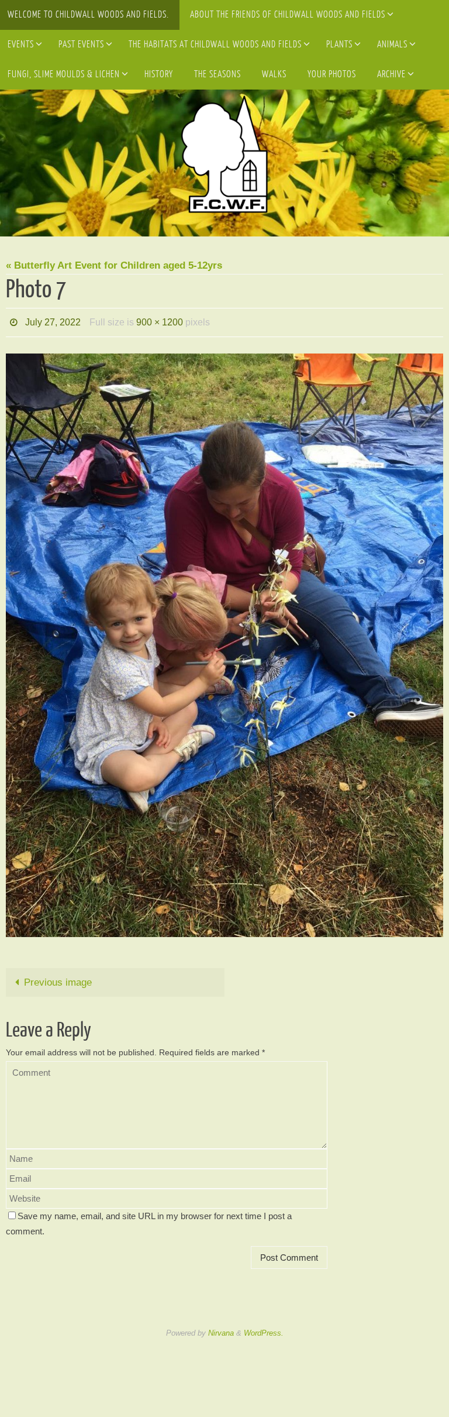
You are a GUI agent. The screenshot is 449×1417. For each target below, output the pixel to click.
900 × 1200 (159, 320)
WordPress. (264, 1330)
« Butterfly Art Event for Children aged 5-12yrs (114, 265)
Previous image (58, 978)
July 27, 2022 (53, 320)
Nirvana (221, 1330)
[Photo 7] (224, 642)
